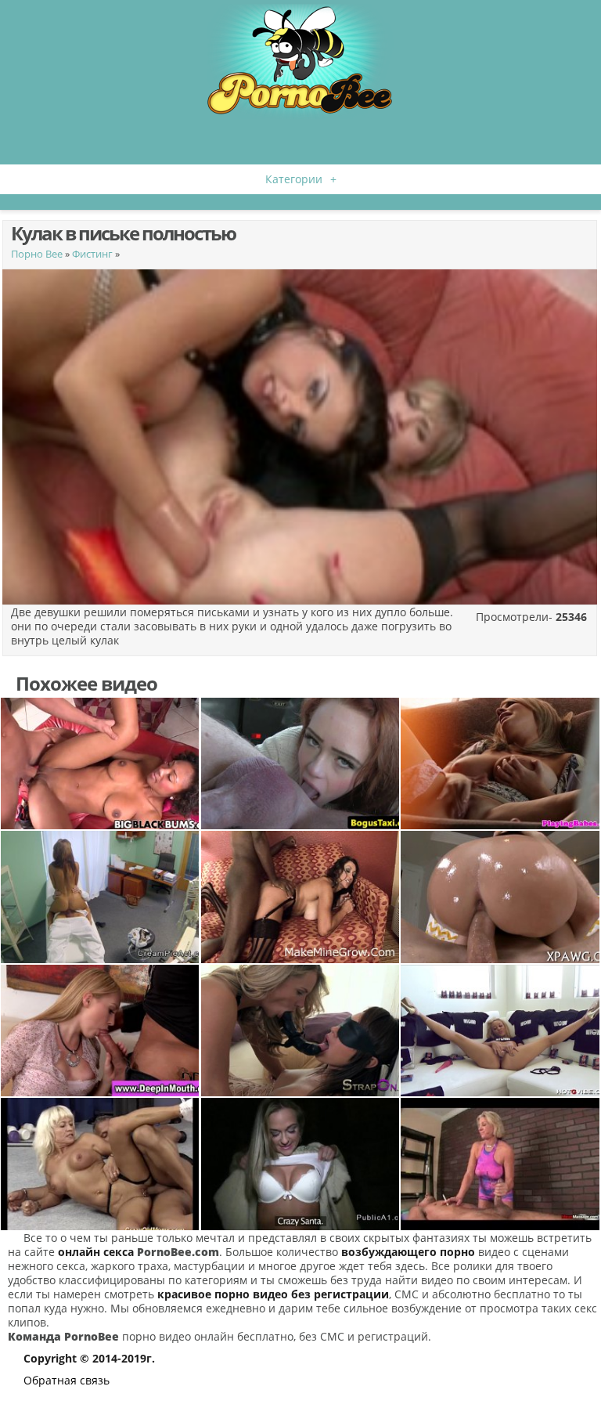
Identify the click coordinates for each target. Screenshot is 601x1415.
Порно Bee (37, 254)
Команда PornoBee (63, 1336)
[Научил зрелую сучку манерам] (100, 1163)
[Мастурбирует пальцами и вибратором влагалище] (500, 1030)
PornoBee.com (178, 1251)
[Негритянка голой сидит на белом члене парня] (100, 763)
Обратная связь (66, 1380)
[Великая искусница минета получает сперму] (100, 1030)
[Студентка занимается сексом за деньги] (300, 1163)
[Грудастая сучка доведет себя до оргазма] (500, 763)
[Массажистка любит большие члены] (500, 1163)
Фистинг (92, 254)
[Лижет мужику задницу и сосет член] (300, 763)
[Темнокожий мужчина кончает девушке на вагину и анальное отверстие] (300, 896)
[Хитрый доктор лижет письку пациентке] (100, 896)
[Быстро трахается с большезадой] (500, 896)
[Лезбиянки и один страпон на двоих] (300, 1030)
